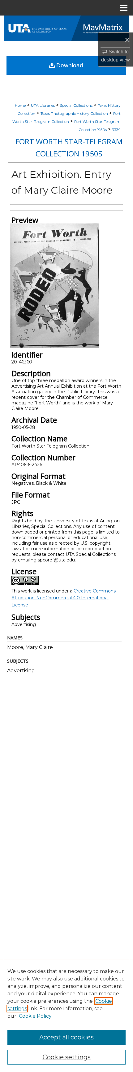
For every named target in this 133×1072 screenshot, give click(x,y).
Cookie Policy (35, 1016)
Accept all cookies (66, 1037)
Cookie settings (67, 1057)
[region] (66, 1016)
